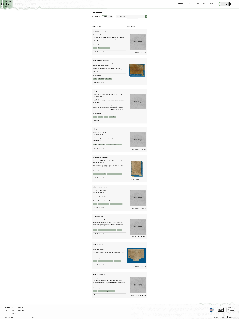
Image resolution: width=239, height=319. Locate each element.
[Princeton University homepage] (230, 317)
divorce (105, 116)
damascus (100, 116)
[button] (7, 4)
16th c (95, 78)
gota (104, 261)
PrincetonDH (232, 310)
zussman (120, 203)
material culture (111, 174)
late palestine (106, 47)
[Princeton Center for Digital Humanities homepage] (222, 310)
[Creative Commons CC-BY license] (33, 317)
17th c (95, 47)
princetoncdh (232, 312)
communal (101, 230)
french (95, 144)
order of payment (117, 144)
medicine (119, 230)
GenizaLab (231, 308)
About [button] (204, 3)
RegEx (110, 16)
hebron (112, 291)
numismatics (118, 174)
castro (99, 261)
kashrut (106, 230)
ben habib (96, 174)
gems (104, 291)
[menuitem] (179, 4)
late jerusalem (101, 144)
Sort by (128, 26)
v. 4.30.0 (223, 317)
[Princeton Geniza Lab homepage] (213, 310)
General (105, 16)
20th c (95, 230)
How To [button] (211, 3)
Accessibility (7, 317)
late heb (100, 47)
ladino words (101, 78)
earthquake (100, 203)
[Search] (146, 16)
